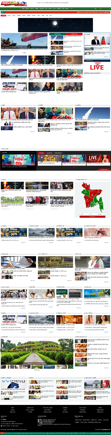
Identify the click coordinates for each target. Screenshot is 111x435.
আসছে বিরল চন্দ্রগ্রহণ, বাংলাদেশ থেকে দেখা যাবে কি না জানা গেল (72, 47)
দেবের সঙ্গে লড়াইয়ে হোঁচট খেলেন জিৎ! (47, 393)
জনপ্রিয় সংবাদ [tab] (74, 34)
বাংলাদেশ (26, 8)
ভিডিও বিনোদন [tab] (58, 153)
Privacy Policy (84, 423)
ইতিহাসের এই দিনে (61, 314)
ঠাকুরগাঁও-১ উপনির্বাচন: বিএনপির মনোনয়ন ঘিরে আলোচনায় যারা (39, 92)
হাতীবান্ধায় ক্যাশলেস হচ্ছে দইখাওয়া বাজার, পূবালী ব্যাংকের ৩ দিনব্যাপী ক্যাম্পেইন (61, 206)
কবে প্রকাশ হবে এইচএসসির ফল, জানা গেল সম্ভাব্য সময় (13, 331)
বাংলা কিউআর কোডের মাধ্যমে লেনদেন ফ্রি (19, 393)
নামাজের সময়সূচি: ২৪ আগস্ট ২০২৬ (65, 241)
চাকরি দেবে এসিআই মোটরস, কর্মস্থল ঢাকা (23, 272)
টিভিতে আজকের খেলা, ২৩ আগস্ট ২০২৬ (10, 241)
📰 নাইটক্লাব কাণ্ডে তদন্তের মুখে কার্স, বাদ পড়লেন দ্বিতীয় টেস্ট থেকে (89, 12)
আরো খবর (106, 56)
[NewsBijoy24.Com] (14, 3)
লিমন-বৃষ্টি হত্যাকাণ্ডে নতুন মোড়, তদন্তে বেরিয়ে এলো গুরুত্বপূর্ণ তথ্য (12, 304)
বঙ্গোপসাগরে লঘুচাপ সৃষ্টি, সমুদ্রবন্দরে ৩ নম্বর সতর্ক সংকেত (101, 48)
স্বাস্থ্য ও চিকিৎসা (88, 314)
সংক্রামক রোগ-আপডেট (90, 227)
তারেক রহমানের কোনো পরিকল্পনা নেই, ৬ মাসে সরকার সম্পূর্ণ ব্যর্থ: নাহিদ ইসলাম (22, 47)
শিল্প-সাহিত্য (65, 413)
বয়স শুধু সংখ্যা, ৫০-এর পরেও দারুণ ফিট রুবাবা (94, 326)
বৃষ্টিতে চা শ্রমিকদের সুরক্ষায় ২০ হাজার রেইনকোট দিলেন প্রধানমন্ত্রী (101, 53)
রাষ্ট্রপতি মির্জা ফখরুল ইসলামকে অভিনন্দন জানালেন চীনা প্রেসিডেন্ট (41, 79)
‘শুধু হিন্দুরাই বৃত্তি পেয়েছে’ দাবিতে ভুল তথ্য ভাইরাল (67, 300)
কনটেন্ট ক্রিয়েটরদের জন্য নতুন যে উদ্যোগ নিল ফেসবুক (13, 390)
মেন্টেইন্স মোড (94, 421)
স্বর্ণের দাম (14, 15)
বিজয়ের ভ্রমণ (88, 288)
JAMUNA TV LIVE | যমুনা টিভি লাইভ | (46, 163)
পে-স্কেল (38, 15)
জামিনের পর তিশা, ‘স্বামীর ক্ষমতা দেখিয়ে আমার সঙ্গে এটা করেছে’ (75, 393)
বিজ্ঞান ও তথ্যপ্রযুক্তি (6, 379)
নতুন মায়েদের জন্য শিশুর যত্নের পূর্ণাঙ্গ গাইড (39, 306)
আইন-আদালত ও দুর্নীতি (90, 379)
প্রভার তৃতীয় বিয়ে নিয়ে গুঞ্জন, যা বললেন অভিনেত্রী (47, 382)
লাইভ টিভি (4, 153)
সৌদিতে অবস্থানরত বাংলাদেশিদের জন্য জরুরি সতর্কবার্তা (13, 307)
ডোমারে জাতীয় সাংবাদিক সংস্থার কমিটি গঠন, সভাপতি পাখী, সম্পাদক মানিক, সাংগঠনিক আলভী (69, 303)
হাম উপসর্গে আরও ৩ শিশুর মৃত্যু (91, 241)
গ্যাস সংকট (9, 15)
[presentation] (73, 351)
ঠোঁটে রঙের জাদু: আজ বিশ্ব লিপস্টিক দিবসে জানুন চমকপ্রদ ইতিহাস (41, 303)
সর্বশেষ (23, 8)
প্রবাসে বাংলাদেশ (6, 288)
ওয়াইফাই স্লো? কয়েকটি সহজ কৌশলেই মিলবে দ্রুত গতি (19, 398)
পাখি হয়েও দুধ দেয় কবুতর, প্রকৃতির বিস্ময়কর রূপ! (98, 364)
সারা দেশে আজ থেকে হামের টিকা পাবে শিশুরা (94, 331)
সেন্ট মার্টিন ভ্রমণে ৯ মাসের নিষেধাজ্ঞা (92, 300)
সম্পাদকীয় (30, 413)
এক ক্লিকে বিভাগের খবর (81, 181)
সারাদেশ (31, 8)
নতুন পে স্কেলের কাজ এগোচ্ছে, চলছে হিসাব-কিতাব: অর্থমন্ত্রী (68, 92)
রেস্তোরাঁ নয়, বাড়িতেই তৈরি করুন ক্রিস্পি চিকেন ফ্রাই (98, 346)
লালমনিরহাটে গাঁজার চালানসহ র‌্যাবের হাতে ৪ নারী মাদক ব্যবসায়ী (103, 393)
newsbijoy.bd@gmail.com (49, 422)
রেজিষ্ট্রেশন (77, 423)
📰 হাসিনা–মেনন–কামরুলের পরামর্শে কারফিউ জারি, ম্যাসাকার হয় (61, 12)
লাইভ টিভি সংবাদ (89, 60)
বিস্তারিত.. (20, 50)
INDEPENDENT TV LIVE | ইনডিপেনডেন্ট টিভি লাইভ (73, 164)
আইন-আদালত (42, 8)
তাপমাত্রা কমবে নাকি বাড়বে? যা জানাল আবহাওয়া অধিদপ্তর (42, 241)
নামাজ (50, 15)
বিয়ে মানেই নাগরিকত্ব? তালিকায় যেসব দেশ (97, 350)
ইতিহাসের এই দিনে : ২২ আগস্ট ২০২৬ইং (65, 326)
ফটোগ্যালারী (5, 338)
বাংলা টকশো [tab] (49, 153)
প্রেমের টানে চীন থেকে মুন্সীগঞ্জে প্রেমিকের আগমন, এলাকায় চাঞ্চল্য (98, 341)
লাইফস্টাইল (58, 8)
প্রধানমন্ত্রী (28, 15)
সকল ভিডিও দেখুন (103, 170)
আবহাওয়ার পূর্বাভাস (34, 227)
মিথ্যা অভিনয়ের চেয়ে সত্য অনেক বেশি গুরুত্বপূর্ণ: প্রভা (74, 388)
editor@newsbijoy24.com (48, 423)
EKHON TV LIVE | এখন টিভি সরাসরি (95, 163)
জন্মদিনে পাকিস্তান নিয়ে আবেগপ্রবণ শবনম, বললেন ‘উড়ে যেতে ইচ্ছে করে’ (75, 383)
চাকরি (63, 8)
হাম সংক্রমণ (33, 15)
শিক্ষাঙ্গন (4, 314)
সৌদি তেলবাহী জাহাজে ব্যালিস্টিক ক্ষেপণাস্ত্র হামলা (72, 37)
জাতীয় (3, 105)
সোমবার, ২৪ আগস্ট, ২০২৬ (5, 195)
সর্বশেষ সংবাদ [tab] (58, 34)
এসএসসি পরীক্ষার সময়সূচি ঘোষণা (8, 92)
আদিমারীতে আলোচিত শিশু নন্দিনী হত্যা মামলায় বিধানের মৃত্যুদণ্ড (36, 206)
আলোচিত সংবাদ (30, 409)
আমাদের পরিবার (86, 421)
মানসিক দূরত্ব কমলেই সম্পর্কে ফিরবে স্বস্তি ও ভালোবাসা (40, 300)
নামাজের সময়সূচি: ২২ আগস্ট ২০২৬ (59, 272)
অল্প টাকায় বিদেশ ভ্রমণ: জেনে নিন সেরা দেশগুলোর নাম (96, 302)
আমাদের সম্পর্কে (78, 421)
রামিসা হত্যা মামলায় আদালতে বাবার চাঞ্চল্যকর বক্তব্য (98, 279)
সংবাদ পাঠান (105, 421)
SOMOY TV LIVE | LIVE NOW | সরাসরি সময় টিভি (14, 167)
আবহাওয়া (43, 15)
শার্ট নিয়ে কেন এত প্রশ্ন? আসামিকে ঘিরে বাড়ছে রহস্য (61, 192)
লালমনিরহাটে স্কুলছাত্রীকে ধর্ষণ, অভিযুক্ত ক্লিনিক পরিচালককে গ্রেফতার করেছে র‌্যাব (36, 192)
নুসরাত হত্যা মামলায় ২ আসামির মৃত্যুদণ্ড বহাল (94, 390)
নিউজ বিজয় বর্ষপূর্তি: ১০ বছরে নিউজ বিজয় (37, 365)
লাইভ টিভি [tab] (41, 153)
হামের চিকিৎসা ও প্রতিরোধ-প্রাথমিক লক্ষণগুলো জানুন (96, 328)
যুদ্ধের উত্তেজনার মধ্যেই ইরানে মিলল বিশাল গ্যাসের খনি (72, 52)
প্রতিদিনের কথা (60, 227)
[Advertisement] (39, 99)
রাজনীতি (41, 105)
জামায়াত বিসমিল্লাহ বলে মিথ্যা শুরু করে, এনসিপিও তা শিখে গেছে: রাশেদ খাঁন (62, 129)
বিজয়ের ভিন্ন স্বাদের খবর (81, 338)
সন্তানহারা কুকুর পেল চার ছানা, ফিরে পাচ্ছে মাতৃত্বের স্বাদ (99, 360)
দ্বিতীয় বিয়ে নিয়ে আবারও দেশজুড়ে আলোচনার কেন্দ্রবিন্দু (98, 355)
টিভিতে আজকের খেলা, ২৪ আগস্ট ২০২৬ (10, 239)
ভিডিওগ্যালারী (5, 149)
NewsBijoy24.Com (106, 430)
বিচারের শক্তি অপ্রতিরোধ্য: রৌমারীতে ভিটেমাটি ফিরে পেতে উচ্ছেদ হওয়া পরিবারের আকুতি (98, 274)
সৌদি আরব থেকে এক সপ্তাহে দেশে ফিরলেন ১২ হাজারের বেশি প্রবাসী (13, 300)
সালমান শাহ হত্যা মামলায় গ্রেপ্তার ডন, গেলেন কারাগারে (75, 398)
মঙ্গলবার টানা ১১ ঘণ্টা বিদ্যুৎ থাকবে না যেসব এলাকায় (73, 42)
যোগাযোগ (100, 421)
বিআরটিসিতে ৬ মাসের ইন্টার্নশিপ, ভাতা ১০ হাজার (13, 270)
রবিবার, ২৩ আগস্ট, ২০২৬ (30, 210)
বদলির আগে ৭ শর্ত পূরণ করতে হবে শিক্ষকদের (11, 328)
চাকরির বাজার (5, 255)
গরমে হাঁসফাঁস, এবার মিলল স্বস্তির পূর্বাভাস (38, 331)
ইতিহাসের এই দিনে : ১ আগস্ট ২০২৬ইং (66, 331)
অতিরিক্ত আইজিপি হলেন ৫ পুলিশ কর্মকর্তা (23, 127)
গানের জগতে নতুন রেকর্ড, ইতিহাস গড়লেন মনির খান (47, 398)
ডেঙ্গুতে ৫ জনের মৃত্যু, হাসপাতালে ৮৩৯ (92, 239)
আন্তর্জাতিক (36, 8)
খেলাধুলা (4, 227)
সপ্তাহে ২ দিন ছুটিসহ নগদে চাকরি (21, 277)
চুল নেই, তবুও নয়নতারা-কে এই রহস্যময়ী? (47, 388)
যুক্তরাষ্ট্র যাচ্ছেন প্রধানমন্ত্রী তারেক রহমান (93, 45)
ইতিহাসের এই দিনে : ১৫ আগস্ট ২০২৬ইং (66, 328)
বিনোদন (50, 8)
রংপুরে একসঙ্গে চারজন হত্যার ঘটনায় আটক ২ (102, 398)
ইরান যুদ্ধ (24, 15)
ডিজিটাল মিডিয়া (61, 288)
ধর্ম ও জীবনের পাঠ (43, 255)
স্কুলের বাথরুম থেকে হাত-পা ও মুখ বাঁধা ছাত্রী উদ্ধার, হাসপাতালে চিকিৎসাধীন (90, 270)
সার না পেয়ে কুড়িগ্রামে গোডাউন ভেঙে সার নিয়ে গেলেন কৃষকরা (11, 206)
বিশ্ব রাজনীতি (18, 15)
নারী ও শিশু (78, 255)
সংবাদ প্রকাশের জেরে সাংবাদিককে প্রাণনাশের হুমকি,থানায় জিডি (69, 306)
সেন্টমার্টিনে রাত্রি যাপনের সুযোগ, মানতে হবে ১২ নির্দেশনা (96, 305)
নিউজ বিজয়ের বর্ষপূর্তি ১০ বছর (94, 423)
